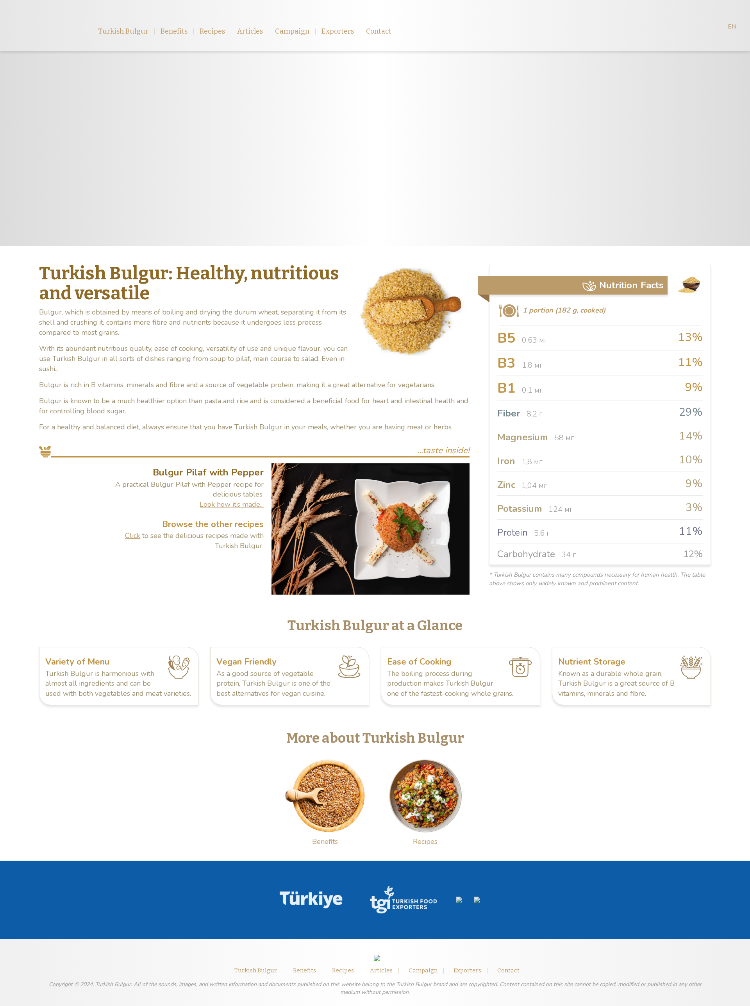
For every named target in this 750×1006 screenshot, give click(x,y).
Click (132, 535)
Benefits (174, 31)
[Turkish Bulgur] (46, 25)
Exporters (337, 31)
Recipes (212, 31)
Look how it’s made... (232, 504)
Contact (378, 31)
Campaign (292, 31)
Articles (250, 31)
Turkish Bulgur (123, 31)
